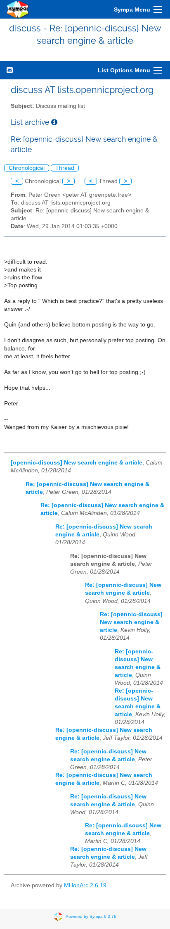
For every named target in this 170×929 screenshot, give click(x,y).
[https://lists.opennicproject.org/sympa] (18, 9)
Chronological (27, 168)
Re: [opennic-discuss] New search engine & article (131, 622)
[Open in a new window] (54, 122)
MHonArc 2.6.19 (85, 885)
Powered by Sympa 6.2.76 (91, 916)
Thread (64, 168)
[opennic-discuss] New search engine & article (76, 463)
